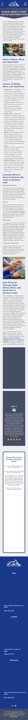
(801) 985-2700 (9, 610)
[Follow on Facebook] (12, 706)
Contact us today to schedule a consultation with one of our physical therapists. (13, 339)
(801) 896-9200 (9, 697)
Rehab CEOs (15, 711)
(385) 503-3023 (13, 715)
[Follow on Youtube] (15, 706)
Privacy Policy (11, 713)
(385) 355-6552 (14, 716)
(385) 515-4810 (9, 654)
